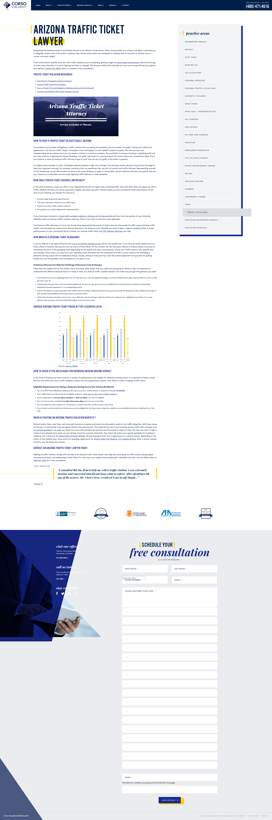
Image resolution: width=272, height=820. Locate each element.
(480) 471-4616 (257, 6)
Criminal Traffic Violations (200, 88)
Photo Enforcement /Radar (200, 165)
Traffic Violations (197, 212)
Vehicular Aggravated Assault (201, 220)
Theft (188, 204)
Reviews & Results (84, 5)
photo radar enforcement (128, 62)
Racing (189, 173)
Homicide (190, 142)
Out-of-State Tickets (196, 158)
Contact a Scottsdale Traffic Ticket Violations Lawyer (58, 91)
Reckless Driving (194, 181)
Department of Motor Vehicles (72, 436)
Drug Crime (191, 103)
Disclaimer (241, 816)
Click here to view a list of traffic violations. (100, 394)
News (100, 5)
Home (38, 5)
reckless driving (128, 439)
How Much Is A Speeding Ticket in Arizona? (54, 81)
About (48, 5)
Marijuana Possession (197, 150)
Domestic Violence (195, 96)
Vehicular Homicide (196, 227)
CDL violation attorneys (113, 231)
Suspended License (195, 196)
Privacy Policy (253, 816)
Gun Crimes (191, 127)
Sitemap (264, 816)
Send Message (168, 800)
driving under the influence (105, 439)
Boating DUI (191, 65)
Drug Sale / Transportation (200, 111)
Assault (189, 49)
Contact (125, 5)
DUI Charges (191, 119)
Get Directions (61, 558)
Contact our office (53, 68)
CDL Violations (193, 72)
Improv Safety (72, 366)
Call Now (59, 579)
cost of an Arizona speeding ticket (86, 243)
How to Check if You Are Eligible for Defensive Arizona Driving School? (65, 88)
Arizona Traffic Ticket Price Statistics (51, 84)
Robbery (189, 189)
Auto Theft (191, 57)
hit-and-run (59, 430)
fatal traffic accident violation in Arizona (77, 216)
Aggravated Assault (196, 41)
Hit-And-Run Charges (196, 134)
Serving (112, 5)
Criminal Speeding (195, 80)
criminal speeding (43, 430)
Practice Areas (64, 5)
